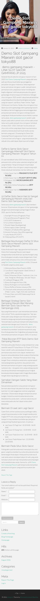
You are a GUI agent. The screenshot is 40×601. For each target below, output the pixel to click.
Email (3, 495)
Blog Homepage (7, 537)
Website (4, 499)
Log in (3, 583)
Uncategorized (6, 570)
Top (17, 593)
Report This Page (6, 475)
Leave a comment (24, 48)
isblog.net (10, 597)
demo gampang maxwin (18, 118)
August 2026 (6, 560)
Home (36, 48)
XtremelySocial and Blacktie (29, 597)
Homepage (5, 540)
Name (4, 491)
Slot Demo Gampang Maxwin (15, 79)
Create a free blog (8, 533)
